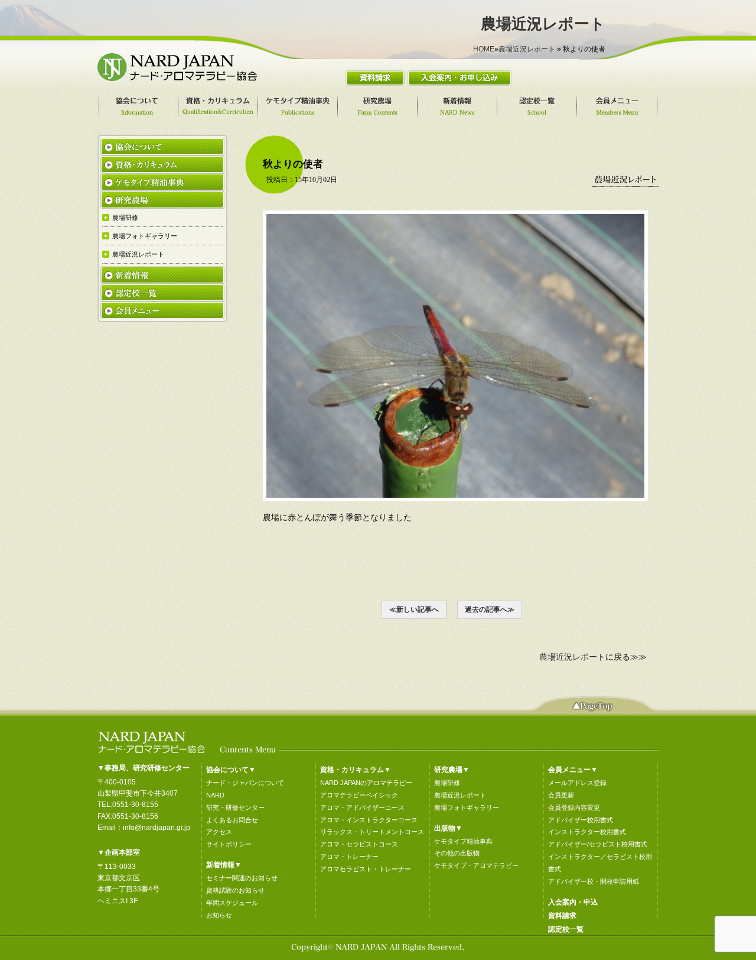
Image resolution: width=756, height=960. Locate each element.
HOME (483, 49)
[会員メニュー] (619, 106)
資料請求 (562, 916)
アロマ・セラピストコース (359, 844)
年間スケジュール (232, 902)
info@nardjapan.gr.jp (156, 827)
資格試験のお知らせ (235, 890)
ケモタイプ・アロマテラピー (476, 865)
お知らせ (219, 915)
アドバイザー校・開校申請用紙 (593, 881)
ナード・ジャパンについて (245, 782)
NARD (215, 795)
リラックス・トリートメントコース (372, 831)
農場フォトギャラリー (466, 807)
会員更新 (561, 795)
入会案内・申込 (573, 902)
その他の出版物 (457, 853)
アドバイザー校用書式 (580, 819)
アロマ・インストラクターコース (369, 819)
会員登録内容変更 (574, 807)
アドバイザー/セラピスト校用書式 (597, 844)
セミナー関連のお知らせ (242, 877)
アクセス (219, 831)
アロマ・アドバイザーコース (362, 807)
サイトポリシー (229, 844)
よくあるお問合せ (232, 819)
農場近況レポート (526, 49)
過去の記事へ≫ (489, 609)
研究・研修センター (235, 807)
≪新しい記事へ (414, 609)
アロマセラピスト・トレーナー (365, 869)
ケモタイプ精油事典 (463, 841)
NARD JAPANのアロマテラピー (366, 782)
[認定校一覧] (538, 106)
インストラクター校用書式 (587, 831)
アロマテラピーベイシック (359, 795)
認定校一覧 (566, 929)
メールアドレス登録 (577, 782)
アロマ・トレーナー (349, 856)
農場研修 (447, 782)
